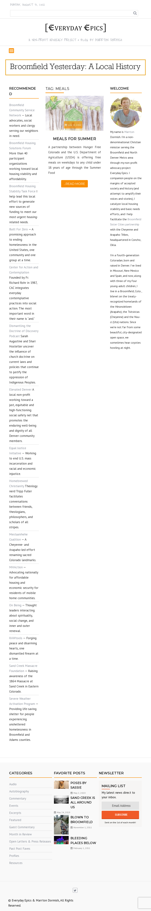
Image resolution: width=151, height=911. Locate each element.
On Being (15, 605)
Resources (15, 863)
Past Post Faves (19, 849)
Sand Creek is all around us (83, 802)
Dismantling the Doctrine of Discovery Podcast (23, 331)
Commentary (17, 798)
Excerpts (15, 813)
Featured (15, 820)
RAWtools (15, 638)
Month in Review (20, 834)
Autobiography (19, 791)
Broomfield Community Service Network (22, 110)
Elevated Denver (20, 389)
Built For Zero (18, 229)
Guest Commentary (22, 827)
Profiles (14, 856)
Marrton (129, 132)
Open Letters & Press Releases (30, 841)
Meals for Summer (74, 139)
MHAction (16, 567)
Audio (13, 784)
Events (13, 806)
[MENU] (11, 50)
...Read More (74, 184)
